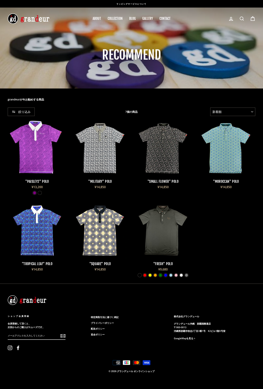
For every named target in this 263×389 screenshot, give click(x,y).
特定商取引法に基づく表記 (105, 317)
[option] (131, 4)
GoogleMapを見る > (184, 338)
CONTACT (165, 18)
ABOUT (97, 18)
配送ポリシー (98, 328)
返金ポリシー (98, 334)
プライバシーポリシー (102, 322)
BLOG (132, 18)
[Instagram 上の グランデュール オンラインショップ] (10, 348)
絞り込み (24, 112)
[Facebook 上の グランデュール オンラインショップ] (18, 348)
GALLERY (147, 18)
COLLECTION (115, 18)
